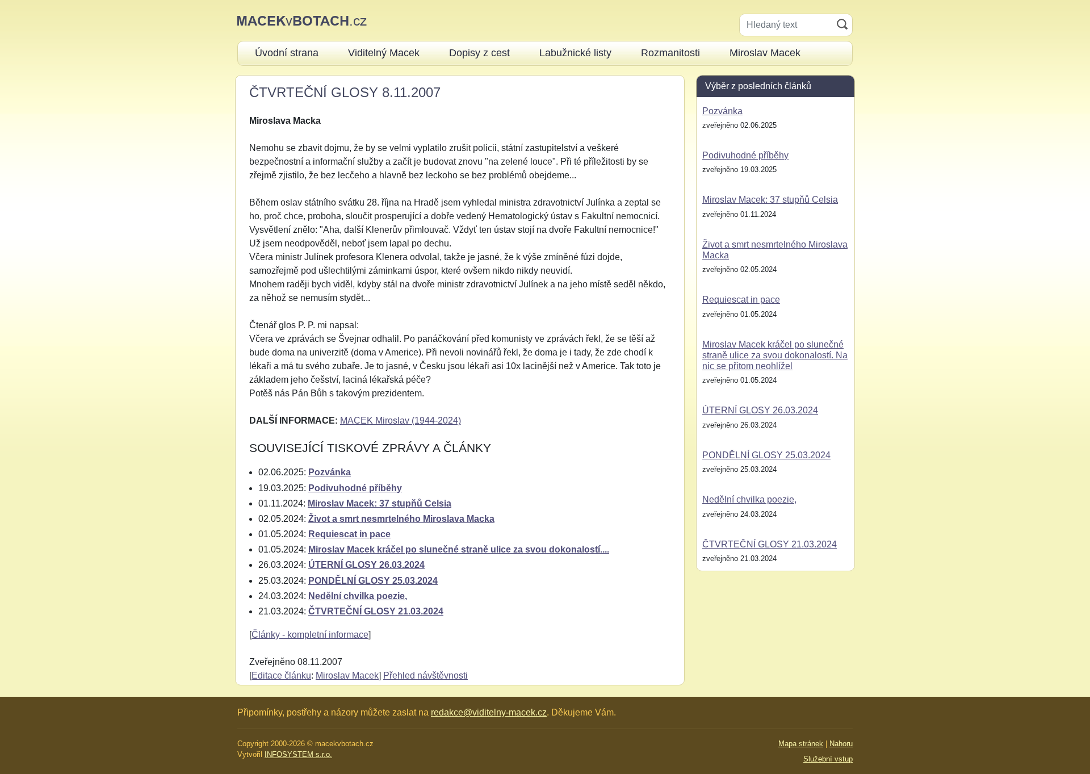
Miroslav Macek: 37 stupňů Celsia (379, 503)
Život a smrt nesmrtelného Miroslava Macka (401, 519)
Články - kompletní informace (309, 634)
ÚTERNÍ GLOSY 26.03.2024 (366, 565)
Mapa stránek (800, 743)
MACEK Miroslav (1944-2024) (400, 420)
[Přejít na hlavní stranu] (302, 20)
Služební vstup (828, 759)
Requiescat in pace (349, 534)
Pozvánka (329, 472)
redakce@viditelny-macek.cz (489, 712)
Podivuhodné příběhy (355, 488)
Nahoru (841, 743)
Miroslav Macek (347, 675)
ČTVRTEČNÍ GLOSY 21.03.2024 (375, 611)
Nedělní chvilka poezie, (357, 596)
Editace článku (281, 675)
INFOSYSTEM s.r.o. (298, 754)
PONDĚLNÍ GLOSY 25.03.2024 (373, 580)
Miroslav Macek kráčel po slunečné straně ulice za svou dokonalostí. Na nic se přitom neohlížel (775, 355)
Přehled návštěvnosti (425, 675)
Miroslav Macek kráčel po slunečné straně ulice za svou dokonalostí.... (458, 549)
